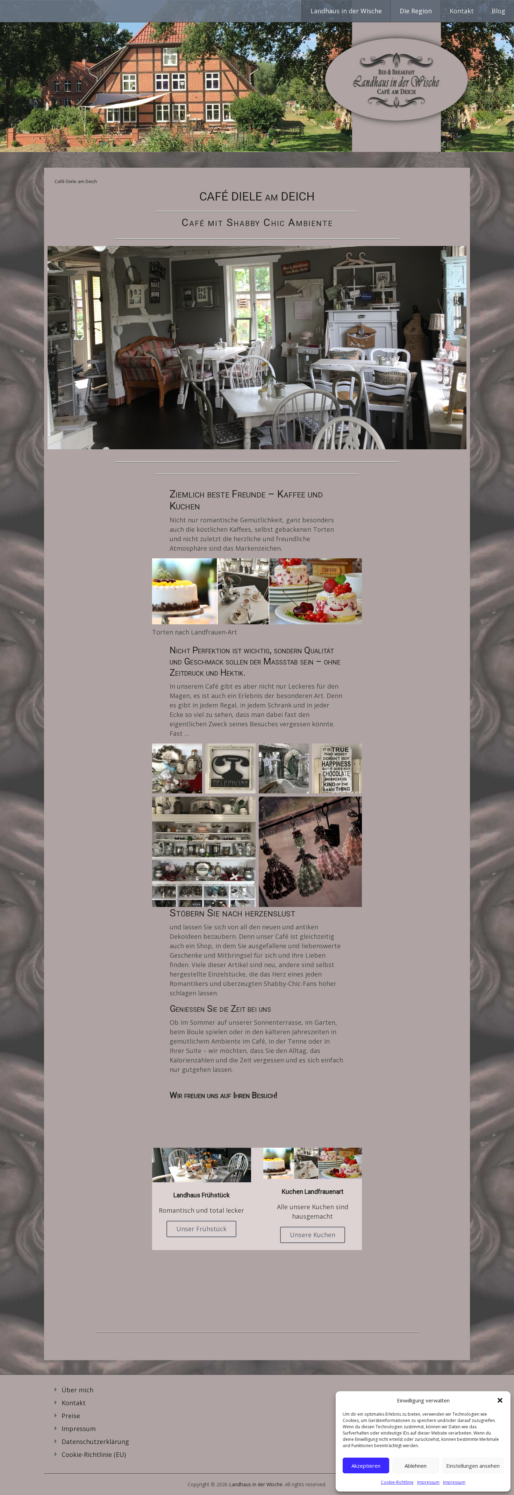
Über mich (77, 1390)
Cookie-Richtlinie (397, 1482)
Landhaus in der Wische (346, 11)
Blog (498, 11)
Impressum (428, 1482)
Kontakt (462, 11)
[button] (500, 1400)
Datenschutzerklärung (95, 1441)
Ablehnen (416, 1465)
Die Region (416, 11)
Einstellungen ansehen (473, 1465)
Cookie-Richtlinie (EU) (94, 1454)
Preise (71, 1415)
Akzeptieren (365, 1465)
